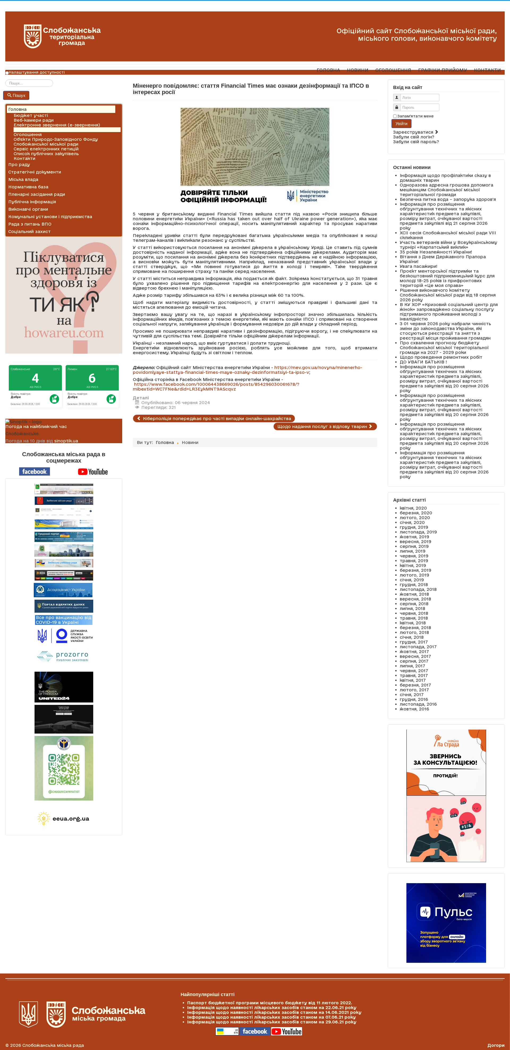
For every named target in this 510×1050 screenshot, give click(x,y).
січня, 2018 (412, 637)
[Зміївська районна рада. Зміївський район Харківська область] (64, 563)
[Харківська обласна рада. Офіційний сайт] (64, 550)
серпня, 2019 (414, 546)
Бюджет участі (31, 115)
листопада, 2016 (418, 704)
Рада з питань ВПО (30, 224)
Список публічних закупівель (46, 153)
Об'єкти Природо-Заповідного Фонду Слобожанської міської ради (56, 141)
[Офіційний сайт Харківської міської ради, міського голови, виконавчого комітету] (64, 489)
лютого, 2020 (415, 517)
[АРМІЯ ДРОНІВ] (64, 719)
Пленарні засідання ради (36, 194)
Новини (22, 129)
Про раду (19, 164)
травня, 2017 (414, 675)
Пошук (19, 95)
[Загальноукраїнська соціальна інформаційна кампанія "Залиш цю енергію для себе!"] (64, 819)
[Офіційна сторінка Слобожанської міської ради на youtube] (93, 471)
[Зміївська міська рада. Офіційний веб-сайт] (64, 501)
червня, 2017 (414, 670)
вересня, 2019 (415, 541)
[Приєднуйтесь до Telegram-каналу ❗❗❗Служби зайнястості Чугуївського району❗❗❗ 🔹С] (64, 768)
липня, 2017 (412, 665)
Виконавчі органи (28, 209)
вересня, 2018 (415, 598)
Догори (496, 1045)
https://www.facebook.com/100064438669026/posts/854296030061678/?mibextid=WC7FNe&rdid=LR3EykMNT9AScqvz (216, 386)
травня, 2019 (414, 560)
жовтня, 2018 (414, 594)
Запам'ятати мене (415, 116)
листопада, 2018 (418, 589)
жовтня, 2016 (414, 708)
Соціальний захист (29, 231)
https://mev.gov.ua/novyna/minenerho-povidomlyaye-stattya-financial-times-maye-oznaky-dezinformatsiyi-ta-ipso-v (247, 370)
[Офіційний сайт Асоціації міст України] (63, 589)
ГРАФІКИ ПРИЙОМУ (442, 70)
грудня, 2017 (414, 642)
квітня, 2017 (413, 680)
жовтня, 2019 (414, 536)
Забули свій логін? (413, 136)
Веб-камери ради (34, 120)
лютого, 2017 (414, 689)
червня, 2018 (414, 613)
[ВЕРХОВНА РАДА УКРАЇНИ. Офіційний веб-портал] (64, 524)
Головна (17, 109)
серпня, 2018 (414, 603)
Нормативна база (28, 186)
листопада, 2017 (418, 646)
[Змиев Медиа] (64, 575)
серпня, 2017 (414, 661)
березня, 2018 (415, 627)
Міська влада (23, 179)
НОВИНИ (357, 70)
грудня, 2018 (414, 584)
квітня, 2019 (413, 565)
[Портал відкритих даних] (64, 605)
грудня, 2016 (414, 699)
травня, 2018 (414, 618)
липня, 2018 (412, 608)
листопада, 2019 (418, 532)
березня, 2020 (416, 512)
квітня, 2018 (413, 622)
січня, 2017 (412, 694)
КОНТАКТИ (487, 70)
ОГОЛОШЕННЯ (393, 70)
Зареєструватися (414, 132)
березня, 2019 (415, 570)
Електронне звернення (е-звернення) (57, 124)
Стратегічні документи (34, 172)
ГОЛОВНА (328, 70)
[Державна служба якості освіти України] (64, 635)
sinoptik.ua (66, 440)
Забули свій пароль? (416, 141)
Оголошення (28, 134)
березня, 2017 (415, 685)
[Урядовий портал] (64, 537)
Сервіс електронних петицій (46, 148)
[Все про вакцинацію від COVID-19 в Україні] (63, 619)
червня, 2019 (414, 555)
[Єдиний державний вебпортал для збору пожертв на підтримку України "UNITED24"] (64, 687)
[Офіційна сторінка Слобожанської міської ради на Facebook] (34, 471)
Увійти (401, 123)
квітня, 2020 (413, 508)
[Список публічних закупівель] (64, 657)
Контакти (24, 158)
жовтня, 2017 (414, 651)
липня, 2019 (413, 551)
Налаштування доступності (37, 72)
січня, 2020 (412, 522)
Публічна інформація (32, 201)
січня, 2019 (412, 579)
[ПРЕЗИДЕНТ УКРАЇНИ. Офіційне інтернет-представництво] (64, 512)
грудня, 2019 (414, 527)
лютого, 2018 (414, 632)
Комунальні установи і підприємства (50, 216)
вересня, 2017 (415, 656)
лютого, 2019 (414, 575)
